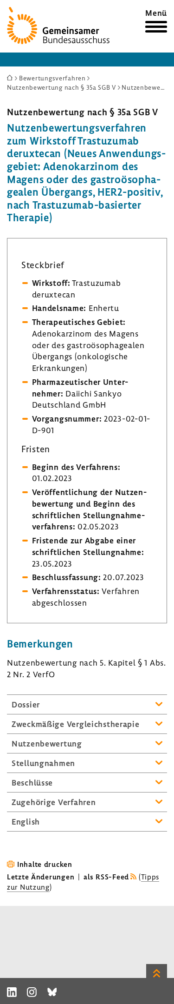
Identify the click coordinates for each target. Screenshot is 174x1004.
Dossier (26, 704)
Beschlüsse (32, 782)
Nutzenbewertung (47, 743)
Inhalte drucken (44, 864)
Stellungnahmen (43, 763)
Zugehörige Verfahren (54, 802)
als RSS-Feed (106, 876)
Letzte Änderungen (40, 876)
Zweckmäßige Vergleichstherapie (76, 724)
